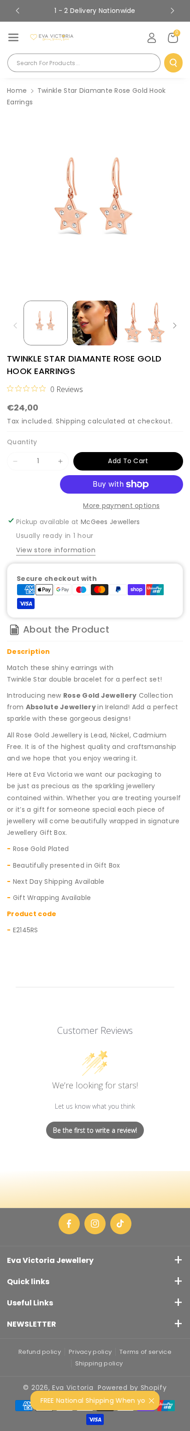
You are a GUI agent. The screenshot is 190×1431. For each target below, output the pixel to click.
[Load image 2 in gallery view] (94, 323)
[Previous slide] (17, 10)
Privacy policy (90, 1351)
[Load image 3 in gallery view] (144, 323)
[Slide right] (174, 325)
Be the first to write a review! (95, 1130)
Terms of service (145, 1351)
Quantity (22, 442)
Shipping (71, 421)
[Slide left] (15, 325)
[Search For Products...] (173, 62)
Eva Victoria (72, 1387)
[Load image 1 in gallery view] (46, 323)
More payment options (121, 505)
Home (17, 90)
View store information (55, 550)
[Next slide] (172, 10)
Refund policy (39, 1351)
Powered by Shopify (132, 1387)
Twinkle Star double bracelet (54, 679)
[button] (13, 37)
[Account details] (152, 38)
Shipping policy (99, 1363)
